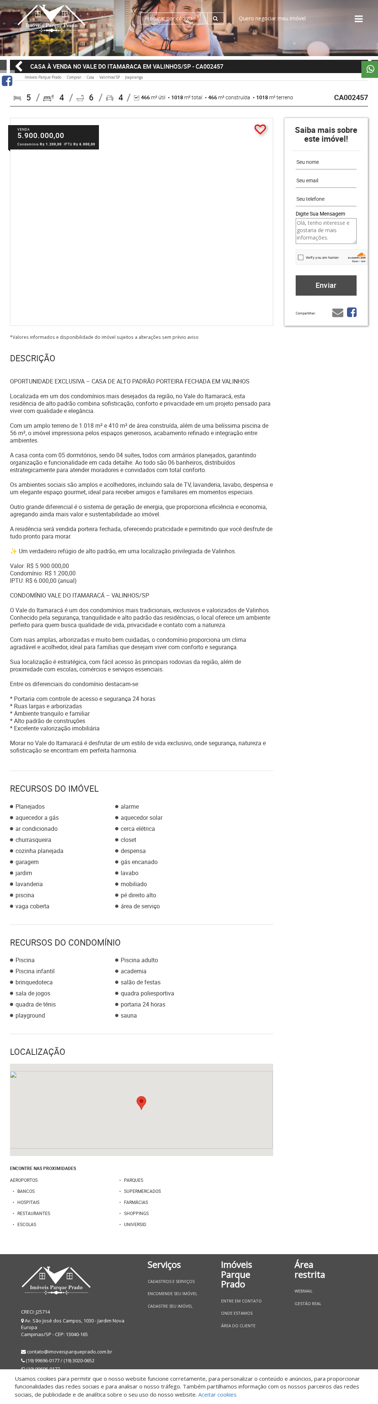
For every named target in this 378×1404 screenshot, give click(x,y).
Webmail (304, 1291)
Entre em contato (241, 1301)
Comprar (73, 77)
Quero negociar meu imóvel (272, 18)
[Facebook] (7, 80)
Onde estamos (236, 1313)
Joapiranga (134, 77)
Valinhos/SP (109, 77)
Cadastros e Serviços (171, 1281)
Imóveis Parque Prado (43, 77)
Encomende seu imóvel (172, 1293)
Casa (90, 77)
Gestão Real (308, 1303)
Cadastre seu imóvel (170, 1306)
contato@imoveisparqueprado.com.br (69, 1351)
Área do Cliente (238, 1325)
